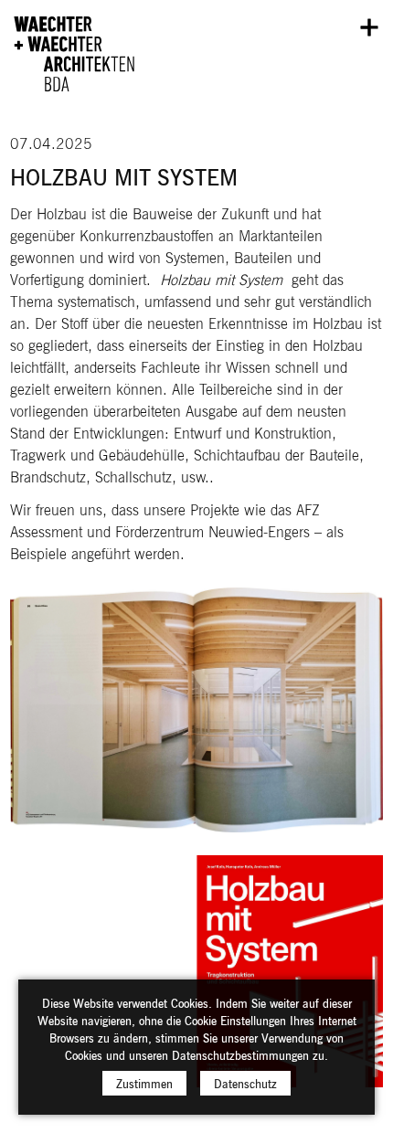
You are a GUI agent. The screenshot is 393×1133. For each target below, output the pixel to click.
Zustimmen (144, 1083)
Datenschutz (245, 1083)
